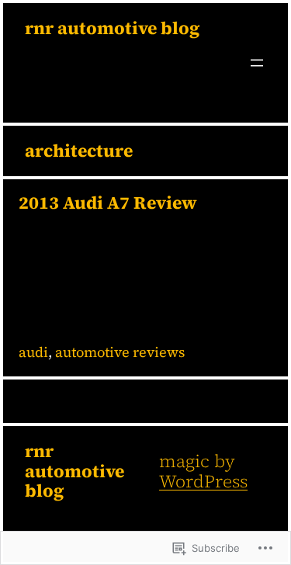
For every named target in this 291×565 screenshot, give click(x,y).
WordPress (203, 481)
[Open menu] (257, 63)
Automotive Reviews (120, 352)
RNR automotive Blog (112, 28)
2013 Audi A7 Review (108, 203)
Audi (33, 352)
